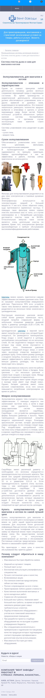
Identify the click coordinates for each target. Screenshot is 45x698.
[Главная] (2, 50)
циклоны (21, 331)
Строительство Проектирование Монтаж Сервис (22, 23)
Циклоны (5, 297)
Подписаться (37, 660)
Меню (17, 8)
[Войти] (6, 3)
